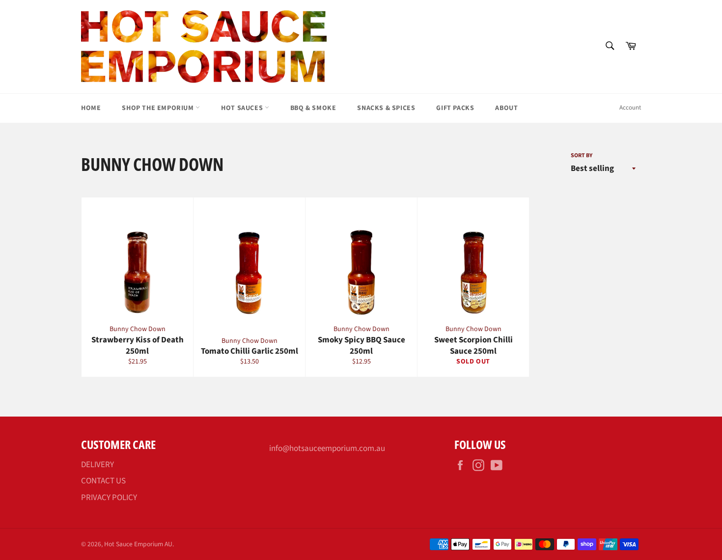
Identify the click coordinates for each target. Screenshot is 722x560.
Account (630, 107)
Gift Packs (455, 108)
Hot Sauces (243, 108)
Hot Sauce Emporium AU (138, 544)
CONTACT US (103, 481)
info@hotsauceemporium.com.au (327, 448)
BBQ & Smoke (313, 108)
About (506, 108)
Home (91, 108)
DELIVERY (97, 465)
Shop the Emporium (158, 108)
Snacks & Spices (386, 108)
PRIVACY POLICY (109, 498)
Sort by (581, 156)
